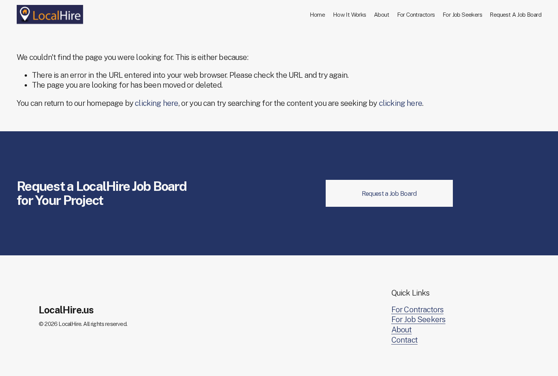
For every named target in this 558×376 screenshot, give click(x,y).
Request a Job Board (389, 193)
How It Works (349, 14)
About (381, 14)
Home (317, 14)
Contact (404, 340)
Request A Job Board (515, 14)
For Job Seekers (462, 14)
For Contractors (416, 14)
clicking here (156, 103)
